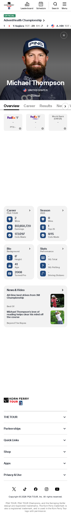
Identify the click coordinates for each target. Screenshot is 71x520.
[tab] (11, 106)
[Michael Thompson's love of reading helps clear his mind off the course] (57, 317)
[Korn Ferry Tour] (16, 401)
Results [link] (46, 106)
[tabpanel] (35, 250)
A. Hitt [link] (60, 25)
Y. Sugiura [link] (18, 25)
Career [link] (29, 106)
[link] (9, 6)
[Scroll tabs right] (65, 106)
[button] (13, 122)
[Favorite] (63, 35)
